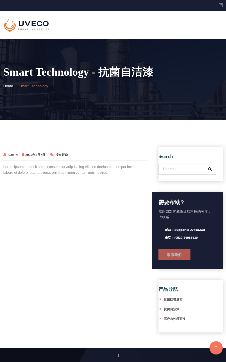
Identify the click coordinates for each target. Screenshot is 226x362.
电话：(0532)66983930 (181, 237)
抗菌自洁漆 (171, 309)
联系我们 (174, 255)
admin (13, 155)
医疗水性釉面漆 (175, 319)
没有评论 (61, 155)
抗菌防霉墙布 (173, 299)
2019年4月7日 (35, 155)
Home (8, 86)
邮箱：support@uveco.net (185, 229)
